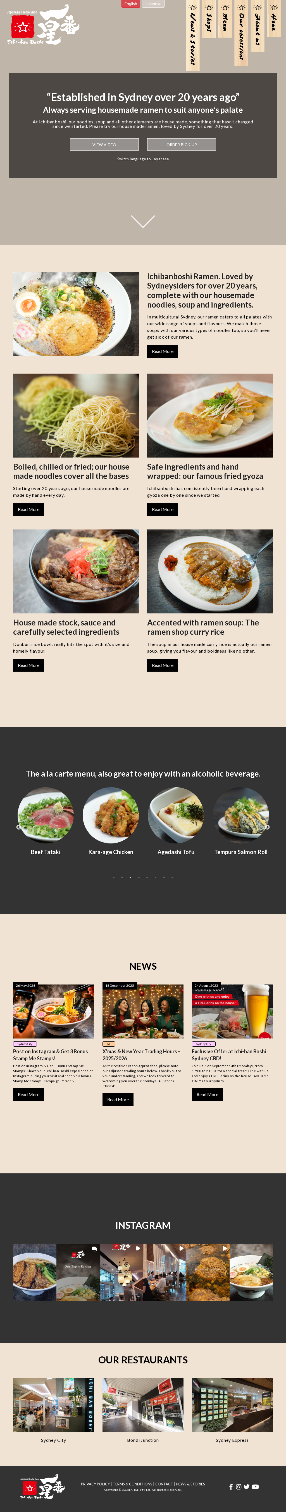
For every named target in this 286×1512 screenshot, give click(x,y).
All (109, 1043)
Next (267, 827)
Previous (19, 827)
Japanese (153, 3)
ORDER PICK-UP (181, 144)
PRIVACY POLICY (95, 1484)
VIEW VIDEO (104, 144)
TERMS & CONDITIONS (132, 1484)
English (131, 3)
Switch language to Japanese (143, 159)
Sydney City (25, 1043)
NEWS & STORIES (190, 1484)
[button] (34, 1273)
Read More (162, 351)
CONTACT (164, 1484)
